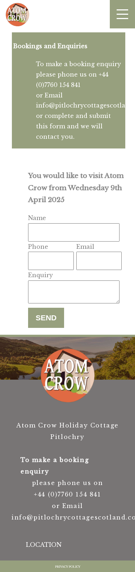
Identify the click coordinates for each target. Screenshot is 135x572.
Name (37, 217)
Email (85, 246)
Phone (38, 246)
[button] (122, 14)
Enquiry (40, 275)
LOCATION (44, 544)
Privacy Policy (67, 566)
